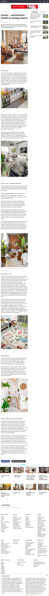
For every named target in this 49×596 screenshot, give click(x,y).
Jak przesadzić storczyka (41, 544)
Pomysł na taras (20, 564)
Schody (2, 518)
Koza (26, 547)
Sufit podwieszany (17, 525)
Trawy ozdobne (41, 536)
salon (8, 11)
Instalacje (3, 531)
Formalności (3, 524)
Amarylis (3, 569)
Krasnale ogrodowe (42, 530)
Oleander (3, 567)
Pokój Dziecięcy (4, 545)
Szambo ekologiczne (17, 528)
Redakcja (35, 566)
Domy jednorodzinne (21, 562)
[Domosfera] (4, 1)
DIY (38, 554)
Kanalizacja (27, 553)
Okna (2, 520)
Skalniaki (39, 519)
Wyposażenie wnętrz (5, 543)
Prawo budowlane (29, 543)
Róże (2, 564)
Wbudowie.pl (28, 545)
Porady (2, 516)
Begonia (2, 563)
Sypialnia (27, 519)
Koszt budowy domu (5, 522)
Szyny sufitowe (28, 550)
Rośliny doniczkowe (42, 520)
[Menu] (47, 1)
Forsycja (2, 571)
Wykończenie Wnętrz (17, 518)
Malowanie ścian (16, 519)
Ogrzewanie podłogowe (30, 549)
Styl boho (27, 526)
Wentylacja (27, 551)
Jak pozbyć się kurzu (42, 550)
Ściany (2, 530)
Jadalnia (27, 523)
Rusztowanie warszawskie (16, 524)
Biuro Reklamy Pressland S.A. (40, 563)
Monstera (40, 516)
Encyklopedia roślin (42, 528)
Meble (2, 542)
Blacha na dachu (16, 527)
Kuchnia (27, 520)
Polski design (4, 550)
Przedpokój (27, 522)
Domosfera (3, 11)
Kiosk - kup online (18, 6)
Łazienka (27, 518)
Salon (26, 516)
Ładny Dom (15, 542)
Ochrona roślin (41, 522)
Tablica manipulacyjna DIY (42, 556)
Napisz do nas (37, 564)
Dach (2, 523)
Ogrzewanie (27, 546)
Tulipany (2, 566)
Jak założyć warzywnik (42, 551)
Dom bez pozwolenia (29, 542)
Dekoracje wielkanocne (6, 551)
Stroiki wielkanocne (5, 553)
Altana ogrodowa (41, 518)
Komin (2, 519)
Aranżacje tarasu (41, 526)
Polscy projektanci (5, 547)
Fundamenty (3, 528)
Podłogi (14, 516)
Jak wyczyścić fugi (42, 548)
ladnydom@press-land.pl (39, 562)
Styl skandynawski (29, 527)
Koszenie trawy (41, 524)
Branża (18, 563)
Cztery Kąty (15, 543)
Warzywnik (40, 527)
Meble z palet (40, 523)
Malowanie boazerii (17, 522)
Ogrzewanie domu (4, 527)
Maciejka (3, 570)
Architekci (3, 549)
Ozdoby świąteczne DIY (6, 546)
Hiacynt (2, 562)
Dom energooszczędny (30, 554)
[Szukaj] (44, 1)
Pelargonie (3, 573)
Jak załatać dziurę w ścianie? (42, 547)
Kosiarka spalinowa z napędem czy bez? (42, 535)
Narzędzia (15, 520)
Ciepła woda (3, 526)
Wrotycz (39, 531)
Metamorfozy (28, 524)
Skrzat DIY (40, 542)
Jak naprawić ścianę (42, 552)
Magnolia (39, 532)
